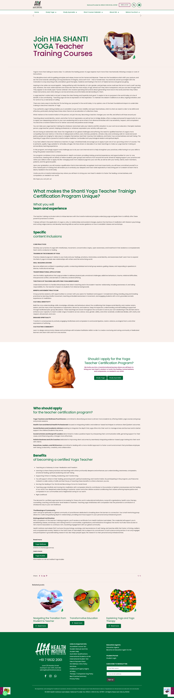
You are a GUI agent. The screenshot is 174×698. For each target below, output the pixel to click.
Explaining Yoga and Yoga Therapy (120, 620)
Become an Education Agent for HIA (118, 650)
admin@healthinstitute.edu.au (50, 670)
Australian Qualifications (79, 654)
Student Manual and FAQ (79, 649)
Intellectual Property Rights (79, 669)
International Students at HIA (80, 656)
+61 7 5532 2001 (50, 659)
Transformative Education (84, 618)
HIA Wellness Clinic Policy (78, 664)
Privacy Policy (74, 679)
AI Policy (72, 671)
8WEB (127, 692)
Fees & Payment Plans (77, 661)
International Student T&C (79, 659)
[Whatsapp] (5, 693)
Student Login (111, 658)
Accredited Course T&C (78, 646)
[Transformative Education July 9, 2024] (5, 690)
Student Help (74, 651)
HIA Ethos (73, 666)
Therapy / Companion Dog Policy (81, 674)
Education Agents (112, 647)
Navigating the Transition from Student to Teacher (49, 620)
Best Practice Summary (78, 676)
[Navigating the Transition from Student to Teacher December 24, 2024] (169, 690)
